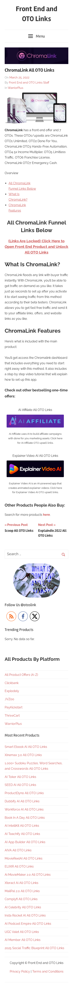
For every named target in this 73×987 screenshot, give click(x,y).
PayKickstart (13, 707)
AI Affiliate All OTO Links (35, 410)
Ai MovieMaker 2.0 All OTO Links (28, 875)
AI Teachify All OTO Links (22, 834)
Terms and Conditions (47, 971)
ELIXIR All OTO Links (19, 866)
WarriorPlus (15, 88)
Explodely (12, 691)
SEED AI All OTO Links (20, 785)
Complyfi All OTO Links (21, 899)
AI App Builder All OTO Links (25, 842)
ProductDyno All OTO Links (24, 793)
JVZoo (9, 699)
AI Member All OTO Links (22, 940)
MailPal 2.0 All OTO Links (22, 891)
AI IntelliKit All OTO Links (22, 826)
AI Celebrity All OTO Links (23, 907)
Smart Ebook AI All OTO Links (26, 747)
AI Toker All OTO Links (20, 777)
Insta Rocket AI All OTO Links (25, 915)
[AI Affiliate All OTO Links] (35, 417)
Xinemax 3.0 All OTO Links (23, 755)
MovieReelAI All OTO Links (23, 858)
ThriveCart (12, 715)
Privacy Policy (20, 971)
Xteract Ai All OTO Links (21, 883)
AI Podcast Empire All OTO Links (28, 924)
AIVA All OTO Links (18, 850)
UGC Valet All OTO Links (22, 932)
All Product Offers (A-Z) (21, 675)
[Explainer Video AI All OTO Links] (35, 463)
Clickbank (11, 683)
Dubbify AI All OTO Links (22, 801)
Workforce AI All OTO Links (24, 809)
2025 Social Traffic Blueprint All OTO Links (34, 948)
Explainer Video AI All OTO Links (35, 456)
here (46, 515)
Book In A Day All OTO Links (25, 818)
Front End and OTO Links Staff (29, 82)
